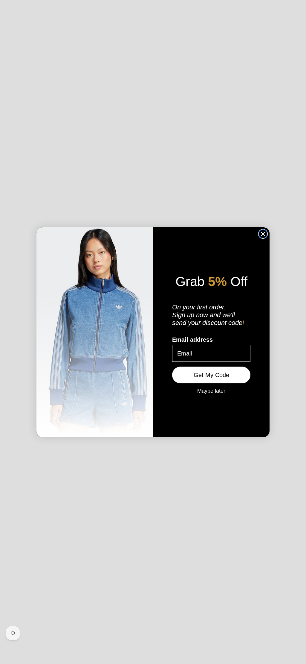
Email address (192, 339)
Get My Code (211, 375)
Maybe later (211, 390)
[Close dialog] (263, 234)
